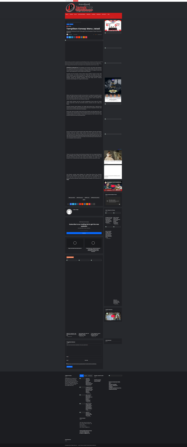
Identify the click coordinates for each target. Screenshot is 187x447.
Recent (85, 375)
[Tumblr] (74, 37)
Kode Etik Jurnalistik (113, 384)
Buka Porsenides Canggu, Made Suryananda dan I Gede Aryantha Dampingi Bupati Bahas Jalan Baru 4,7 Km (108, 234)
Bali (84, 199)
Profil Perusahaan (97, 379)
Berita (67, 14)
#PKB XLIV (87, 197)
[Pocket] (86, 37)
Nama (68, 356)
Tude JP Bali (70, 34)
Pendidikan (99, 14)
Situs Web (86, 360)
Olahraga (93, 14)
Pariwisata (88, 14)
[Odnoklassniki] (84, 37)
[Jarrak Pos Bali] (79, 7)
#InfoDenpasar (80, 197)
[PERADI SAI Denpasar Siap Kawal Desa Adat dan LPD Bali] (72, 296)
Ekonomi (71, 14)
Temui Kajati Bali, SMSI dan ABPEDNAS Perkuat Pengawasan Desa (84, 334)
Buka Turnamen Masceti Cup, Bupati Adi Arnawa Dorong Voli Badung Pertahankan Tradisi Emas (116, 220)
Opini (108, 14)
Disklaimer (111, 386)
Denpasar (71, 24)
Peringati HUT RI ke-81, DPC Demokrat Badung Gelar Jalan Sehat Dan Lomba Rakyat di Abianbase (108, 220)
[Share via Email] (92, 204)
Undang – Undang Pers (113, 385)
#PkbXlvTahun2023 (95, 197)
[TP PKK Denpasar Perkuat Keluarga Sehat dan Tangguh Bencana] (96, 296)
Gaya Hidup (104, 14)
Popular (81, 375)
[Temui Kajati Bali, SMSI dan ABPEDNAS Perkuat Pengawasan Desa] (84, 296)
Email (68, 360)
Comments (90, 375)
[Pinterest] (77, 37)
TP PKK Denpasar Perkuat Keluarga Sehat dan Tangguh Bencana (95, 334)
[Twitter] (70, 37)
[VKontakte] (81, 37)
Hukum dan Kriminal (81, 14)
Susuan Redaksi (97, 381)
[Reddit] (79, 37)
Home (68, 22)
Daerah (68, 24)
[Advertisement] (84, 87)
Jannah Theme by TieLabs (82, 445)
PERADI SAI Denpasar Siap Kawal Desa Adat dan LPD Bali (71, 334)
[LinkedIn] (72, 37)
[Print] (94, 204)
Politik (75, 14)
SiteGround (94, 445)
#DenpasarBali (72, 197)
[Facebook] (67, 37)
